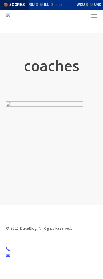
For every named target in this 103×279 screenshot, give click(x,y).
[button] (94, 16)
